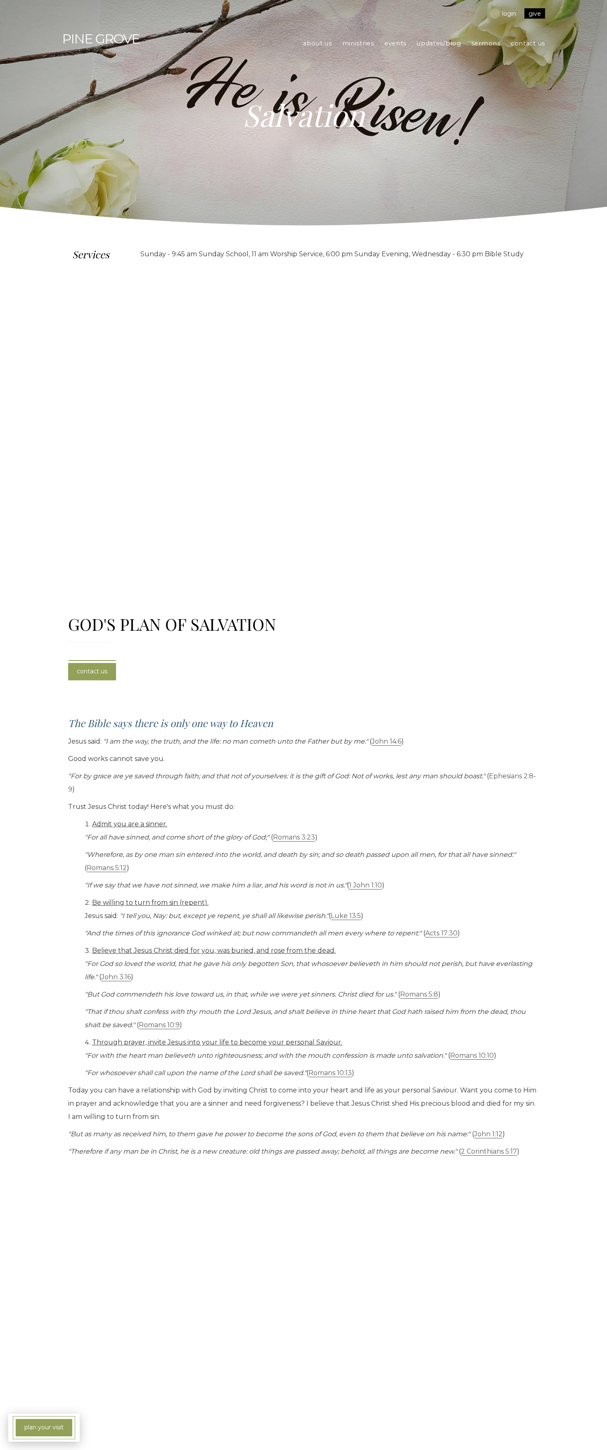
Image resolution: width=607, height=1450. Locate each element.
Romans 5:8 (419, 994)
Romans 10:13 (330, 1073)
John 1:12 (488, 1134)
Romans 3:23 (294, 837)
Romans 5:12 (107, 868)
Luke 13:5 (346, 916)
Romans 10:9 (159, 1025)
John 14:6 (386, 741)
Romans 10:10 (472, 1055)
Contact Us (92, 671)
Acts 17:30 (441, 933)
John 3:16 (116, 977)
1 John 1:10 (365, 885)
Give (535, 13)
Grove (101, 39)
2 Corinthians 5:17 (489, 1151)
